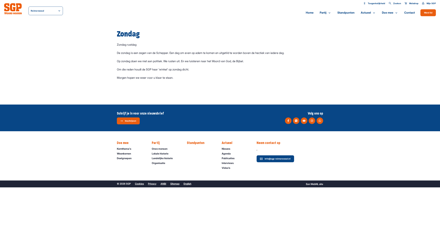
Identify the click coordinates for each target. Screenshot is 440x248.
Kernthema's (124, 148)
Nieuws (226, 148)
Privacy (152, 183)
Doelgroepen (124, 158)
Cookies (139, 183)
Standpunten (346, 12)
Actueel (366, 12)
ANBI (163, 183)
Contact (409, 12)
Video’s (226, 167)
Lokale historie (160, 153)
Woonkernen (124, 153)
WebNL (315, 184)
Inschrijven (130, 121)
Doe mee (387, 12)
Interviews (228, 163)
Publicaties (228, 158)
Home (310, 12)
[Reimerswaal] (13, 8)
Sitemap (174, 183)
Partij (323, 12)
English (187, 183)
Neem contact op (268, 143)
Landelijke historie (162, 158)
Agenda (226, 153)
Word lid (428, 12)
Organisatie (158, 163)
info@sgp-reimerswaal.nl (277, 158)
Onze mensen (159, 148)
